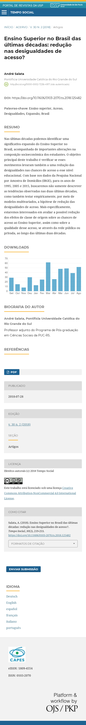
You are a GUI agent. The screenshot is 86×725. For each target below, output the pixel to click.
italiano (11, 621)
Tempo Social (22, 12)
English (11, 603)
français (12, 615)
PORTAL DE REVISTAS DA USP (23, 5)
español (11, 609)
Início (8, 27)
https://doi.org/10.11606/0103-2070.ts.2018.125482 (46, 98)
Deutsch (12, 596)
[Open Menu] (4, 12)
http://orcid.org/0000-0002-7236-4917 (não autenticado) (39, 84)
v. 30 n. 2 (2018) (40, 27)
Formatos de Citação (27, 543)
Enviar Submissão (23, 569)
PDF (13, 372)
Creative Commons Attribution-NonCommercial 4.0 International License (40, 493)
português (13, 628)
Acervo (22, 27)
